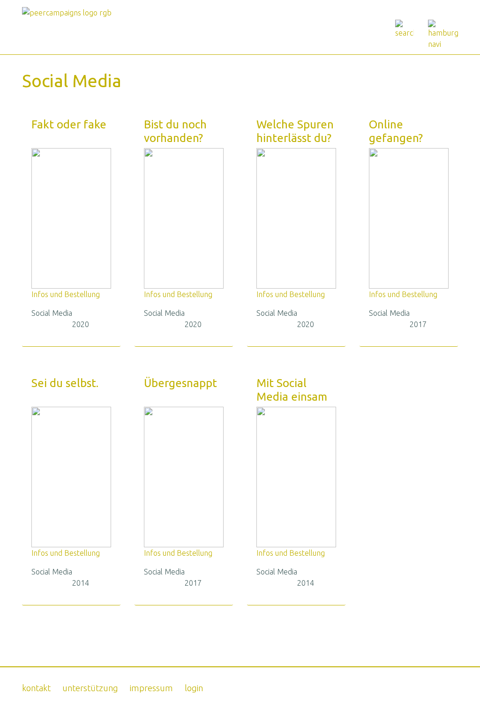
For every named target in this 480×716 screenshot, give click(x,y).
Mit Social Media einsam (291, 390)
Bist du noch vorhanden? (175, 131)
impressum (151, 688)
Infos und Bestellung (65, 294)
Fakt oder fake (68, 124)
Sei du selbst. (64, 383)
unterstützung (90, 688)
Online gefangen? (396, 131)
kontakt (36, 688)
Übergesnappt (180, 383)
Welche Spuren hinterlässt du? (295, 131)
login (194, 688)
